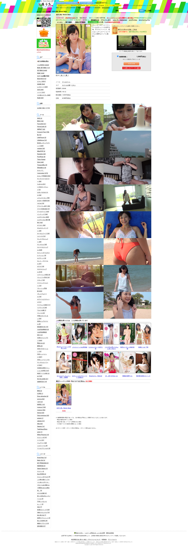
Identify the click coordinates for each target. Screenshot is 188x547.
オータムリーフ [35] (43, 233)
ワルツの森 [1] (41, 310)
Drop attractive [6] (42, 396)
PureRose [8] (41, 157)
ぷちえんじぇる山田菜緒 (79, 347)
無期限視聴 (123, 57)
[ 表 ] (62, 75)
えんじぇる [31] (42, 437)
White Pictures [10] (43, 435)
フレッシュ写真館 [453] (42, 289)
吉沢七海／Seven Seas (64, 408)
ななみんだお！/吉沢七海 (96, 348)
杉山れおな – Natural (95, 376)
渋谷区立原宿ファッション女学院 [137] (43, 369)
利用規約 (104, 539)
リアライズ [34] (42, 307)
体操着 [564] (41, 84)
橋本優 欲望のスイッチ (143, 376)
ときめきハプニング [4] (42, 188)
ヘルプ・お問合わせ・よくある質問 (95, 533)
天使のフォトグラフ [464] (42, 339)
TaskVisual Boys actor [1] (42, 430)
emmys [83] (40, 399)
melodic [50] (41, 148)
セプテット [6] (41, 258)
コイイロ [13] (41, 236)
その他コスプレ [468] (43, 95)
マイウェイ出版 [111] (43, 305)
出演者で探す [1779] (43, 108)
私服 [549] (40, 98)
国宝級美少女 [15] (42, 327)
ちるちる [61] (41, 184)
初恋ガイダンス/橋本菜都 (127, 348)
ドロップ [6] (41, 280)
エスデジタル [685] (43, 217)
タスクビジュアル (144, 20)
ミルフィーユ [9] (42, 446)
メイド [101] (41, 92)
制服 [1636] (40, 73)
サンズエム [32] (42, 244)
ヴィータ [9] (41, 313)
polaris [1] (40, 418)
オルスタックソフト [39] (42, 229)
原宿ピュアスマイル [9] (42, 322)
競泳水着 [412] (41, 79)
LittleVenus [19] (42, 140)
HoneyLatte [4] (41, 126)
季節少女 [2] (41, 343)
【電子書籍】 (68, 22)
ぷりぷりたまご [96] (43, 198)
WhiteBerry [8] (41, 168)
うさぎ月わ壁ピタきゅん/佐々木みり (111, 348)
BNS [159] (40, 121)
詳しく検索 (147, 10)
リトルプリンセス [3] (43, 448)
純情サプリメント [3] (43, 518)
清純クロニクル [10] (43, 512)
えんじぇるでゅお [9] (43, 477)
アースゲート (66, 82)
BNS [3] (39, 391)
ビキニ (73, 85)
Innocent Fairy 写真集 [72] (43, 133)
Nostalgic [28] (41, 154)
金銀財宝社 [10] (42, 381)
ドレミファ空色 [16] (43, 277)
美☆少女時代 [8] (42, 521)
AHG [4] (39, 118)
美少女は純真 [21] (42, 379)
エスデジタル (133, 20)
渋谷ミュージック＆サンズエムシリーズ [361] (43, 362)
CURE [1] (40, 393)
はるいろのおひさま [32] (42, 193)
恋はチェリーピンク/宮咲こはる (64, 347)
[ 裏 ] (66, 75)
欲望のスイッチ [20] (43, 510)
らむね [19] (40, 203)
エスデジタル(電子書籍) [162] (43, 221)
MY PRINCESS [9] (42, 463)
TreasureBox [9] (42, 165)
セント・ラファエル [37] (42, 262)
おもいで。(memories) (120, 20)
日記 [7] (39, 507)
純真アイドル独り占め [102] (43, 374)
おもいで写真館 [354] (43, 176)
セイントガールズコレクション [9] (43, 254)
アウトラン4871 (106, 20)
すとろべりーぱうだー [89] (43, 180)
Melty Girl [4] (41, 460)
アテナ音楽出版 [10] (43, 209)
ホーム (39, 11)
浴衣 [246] (40, 89)
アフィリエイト (112, 539)
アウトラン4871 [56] (43, 206)
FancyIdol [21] (41, 124)
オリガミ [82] (41, 225)
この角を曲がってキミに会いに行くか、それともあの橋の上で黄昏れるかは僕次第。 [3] (43, 484)
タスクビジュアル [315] (42, 270)
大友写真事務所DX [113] (42, 333)
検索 (117, 10)
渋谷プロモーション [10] (42, 350)
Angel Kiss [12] (41, 457)
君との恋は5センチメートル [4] (43, 497)
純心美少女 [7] (41, 515)
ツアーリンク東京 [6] (43, 275)
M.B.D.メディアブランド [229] (43, 144)
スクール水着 (46, 11)
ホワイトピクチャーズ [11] (43, 300)
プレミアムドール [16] (42, 295)
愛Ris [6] (39, 346)
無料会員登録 (106, 8)
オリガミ (60, 22)
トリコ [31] (40, 440)
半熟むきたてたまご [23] (42, 317)
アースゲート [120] (43, 211)
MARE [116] (41, 404)
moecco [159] (41, 407)
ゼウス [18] (40, 266)
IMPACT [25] (41, 129)
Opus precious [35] (43, 415)
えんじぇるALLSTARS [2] (41, 472)
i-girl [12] (40, 402)
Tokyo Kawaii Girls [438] (41, 160)
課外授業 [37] (41, 526)
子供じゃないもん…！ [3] (42, 502)
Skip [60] (40, 424)
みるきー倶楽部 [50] (43, 200)
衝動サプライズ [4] (43, 523)
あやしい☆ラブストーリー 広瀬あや (79, 376)
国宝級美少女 (95, 20)
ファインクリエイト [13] (42, 284)
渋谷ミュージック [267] (42, 355)
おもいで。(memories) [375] (42, 171)
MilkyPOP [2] (41, 151)
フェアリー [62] (42, 443)
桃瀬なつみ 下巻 (143, 347)
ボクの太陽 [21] (42, 493)
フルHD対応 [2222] (43, 65)
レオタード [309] (42, 87)
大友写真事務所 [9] (43, 329)
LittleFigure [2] (41, 137)
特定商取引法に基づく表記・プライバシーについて (85, 539)
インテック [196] (42, 214)
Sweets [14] (40, 426)
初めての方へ (82, 8)
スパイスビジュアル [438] (42, 248)
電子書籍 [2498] (42, 70)
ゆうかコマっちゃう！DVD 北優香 (64, 376)
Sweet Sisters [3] (42, 468)
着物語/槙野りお (127, 376)
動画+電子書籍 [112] (43, 68)
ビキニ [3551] (41, 81)
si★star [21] (41, 421)
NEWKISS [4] (41, 466)
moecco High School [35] (41, 411)
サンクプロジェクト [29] (42, 240)
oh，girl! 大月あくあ (111, 376)
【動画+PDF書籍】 (80, 22)
